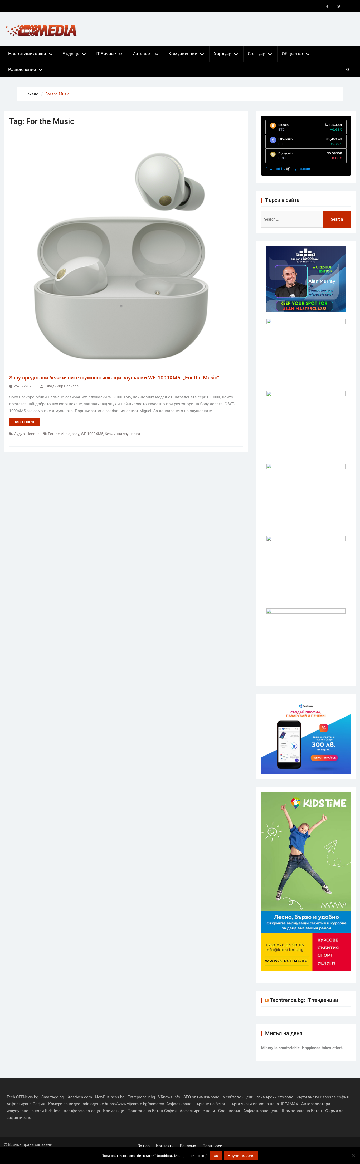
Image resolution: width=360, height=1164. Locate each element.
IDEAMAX (289, 1104)
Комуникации (182, 53)
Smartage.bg (52, 1097)
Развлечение (22, 69)
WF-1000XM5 (92, 434)
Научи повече (241, 1155)
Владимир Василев (62, 386)
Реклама (188, 1145)
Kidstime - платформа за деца (72, 1110)
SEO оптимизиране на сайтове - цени (218, 1097)
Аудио (19, 434)
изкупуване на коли (25, 1110)
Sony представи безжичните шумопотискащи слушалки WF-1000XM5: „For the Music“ (114, 377)
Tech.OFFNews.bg (22, 1097)
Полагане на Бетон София (152, 1110)
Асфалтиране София (26, 1104)
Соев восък (229, 1110)
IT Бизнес (106, 53)
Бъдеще (70, 53)
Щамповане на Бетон (302, 1110)
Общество (292, 53)
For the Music (59, 434)
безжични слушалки (122, 434)
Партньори (212, 1145)
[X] (339, 6)
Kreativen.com (79, 1097)
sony (75, 434)
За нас (144, 1145)
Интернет (142, 53)
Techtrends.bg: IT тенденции (304, 1000)
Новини (33, 434)
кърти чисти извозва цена (254, 1104)
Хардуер (222, 53)
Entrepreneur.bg (141, 1097)
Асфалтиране (178, 1104)
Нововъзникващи (27, 53)
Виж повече (24, 422)
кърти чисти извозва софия (322, 1097)
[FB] (327, 6)
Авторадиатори (315, 1104)
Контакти (165, 1145)
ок (216, 1155)
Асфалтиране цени (197, 1110)
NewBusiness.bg (109, 1097)
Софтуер (256, 53)
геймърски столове (275, 1097)
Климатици (113, 1110)
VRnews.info (169, 1097)
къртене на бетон (210, 1104)
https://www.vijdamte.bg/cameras (134, 1104)
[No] (353, 1155)
